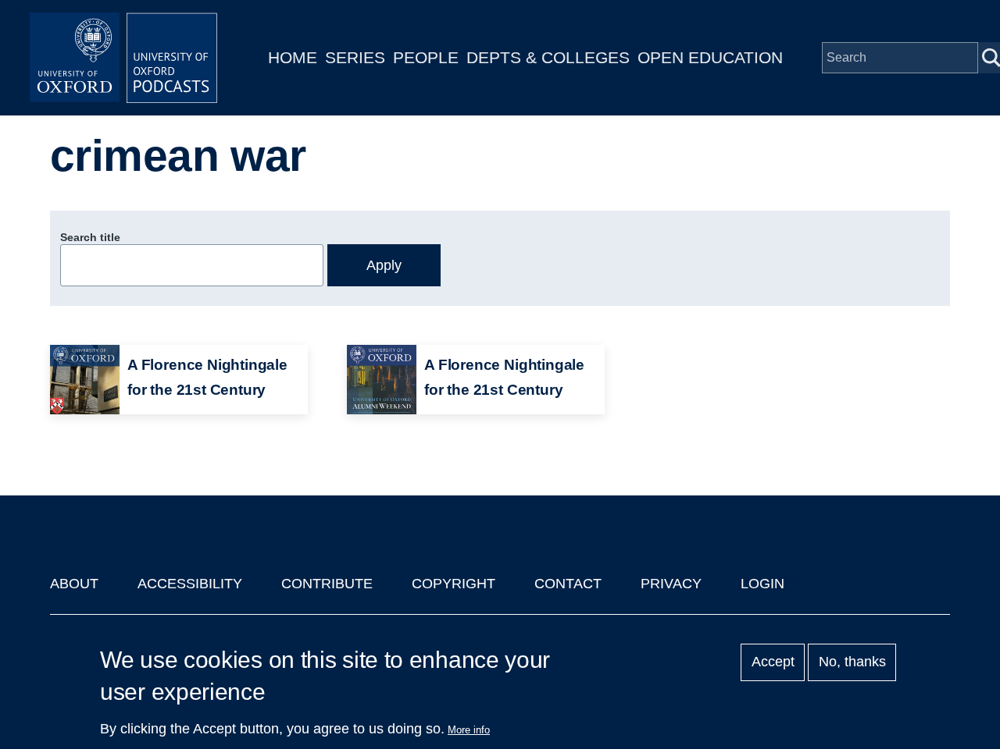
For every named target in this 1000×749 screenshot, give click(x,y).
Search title (90, 237)
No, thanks (852, 662)
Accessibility (190, 583)
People (426, 57)
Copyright (453, 583)
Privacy (671, 583)
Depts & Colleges (548, 57)
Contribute (327, 583)
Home (292, 57)
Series (355, 57)
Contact (568, 583)
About (74, 583)
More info (469, 730)
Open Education (710, 57)
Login (762, 583)
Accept (773, 662)
